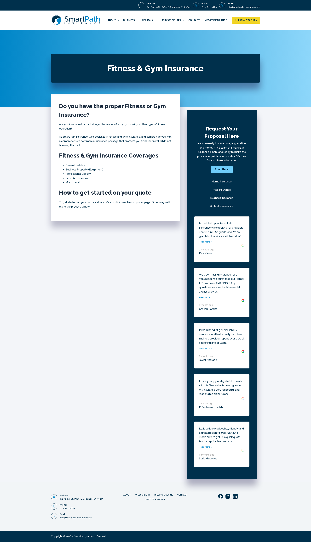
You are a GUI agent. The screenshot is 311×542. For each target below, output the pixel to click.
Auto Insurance (222, 189)
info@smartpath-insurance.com (244, 7)
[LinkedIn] (235, 496)
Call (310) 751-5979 (246, 20)
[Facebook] (220, 496)
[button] (222, 169)
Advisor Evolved (96, 536)
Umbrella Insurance (221, 206)
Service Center (171, 20)
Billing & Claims (163, 495)
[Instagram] (227, 496)
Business (129, 20)
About (112, 20)
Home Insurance (222, 181)
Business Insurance (221, 197)
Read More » (205, 242)
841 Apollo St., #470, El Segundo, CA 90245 (168, 7)
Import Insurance (215, 20)
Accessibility (142, 495)
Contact (194, 20)
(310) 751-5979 (209, 7)
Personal (148, 20)
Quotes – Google (155, 499)
